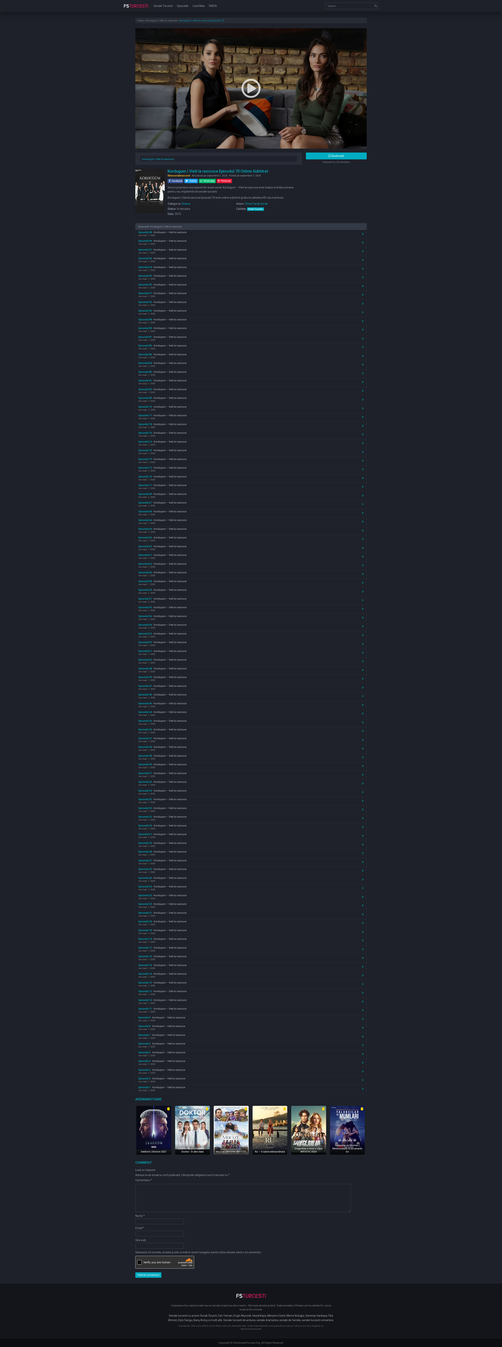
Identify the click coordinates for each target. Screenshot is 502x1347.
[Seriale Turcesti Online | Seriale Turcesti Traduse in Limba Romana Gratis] (136, 8)
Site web (140, 1240)
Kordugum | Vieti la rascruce (158, 159)
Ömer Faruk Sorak (256, 203)
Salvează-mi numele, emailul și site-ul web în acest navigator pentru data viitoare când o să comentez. (198, 1252)
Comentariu (143, 1180)
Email (139, 1228)
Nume (140, 1215)
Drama (186, 203)
